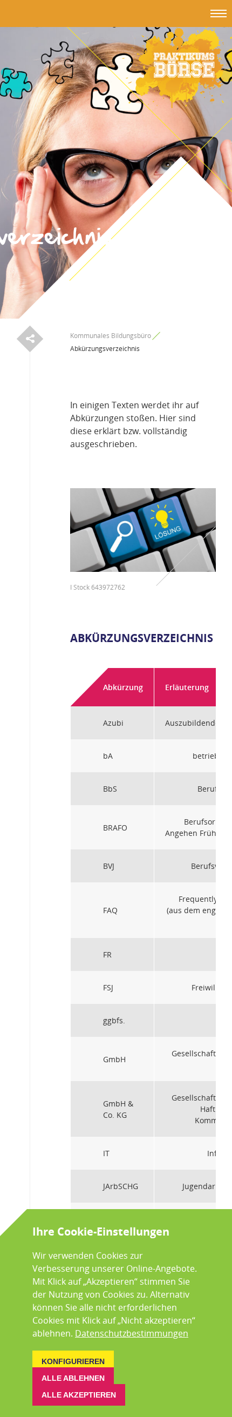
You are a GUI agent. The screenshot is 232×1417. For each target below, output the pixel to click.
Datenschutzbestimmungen (131, 1333)
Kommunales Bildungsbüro (110, 335)
